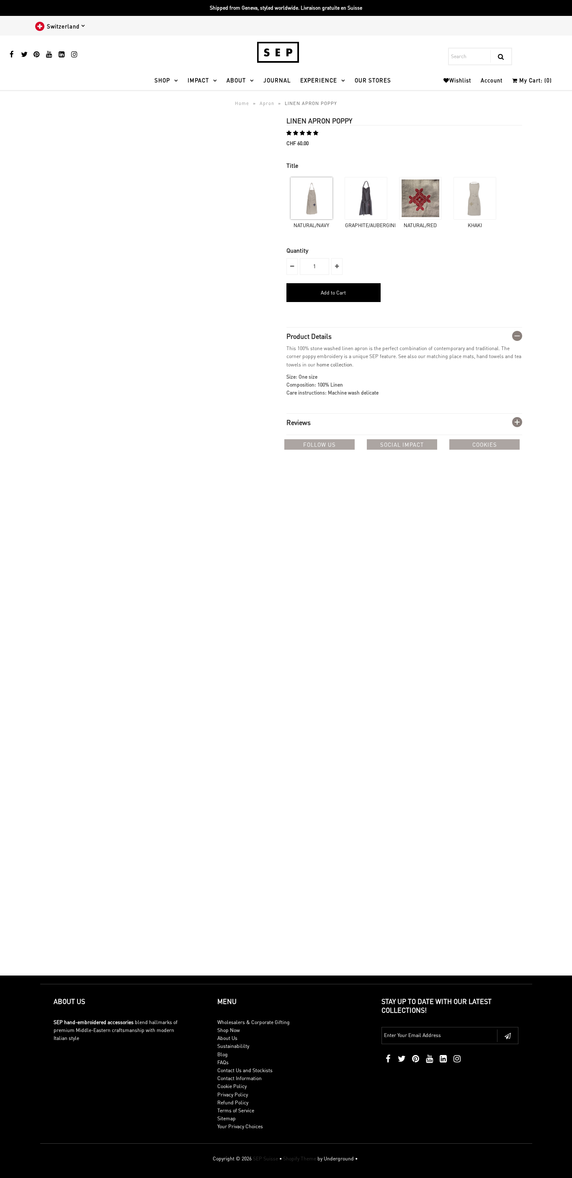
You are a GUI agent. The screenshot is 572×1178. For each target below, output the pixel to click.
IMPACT (198, 80)
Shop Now (228, 1030)
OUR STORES (373, 80)
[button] (302, 133)
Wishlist (460, 80)
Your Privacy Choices (240, 1126)
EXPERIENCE (318, 80)
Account (491, 80)
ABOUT (236, 80)
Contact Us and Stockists (245, 1070)
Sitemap (226, 1118)
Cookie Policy (232, 1086)
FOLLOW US (319, 444)
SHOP (162, 80)
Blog (222, 1054)
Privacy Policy (232, 1094)
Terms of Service (235, 1110)
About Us (227, 1038)
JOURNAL (277, 80)
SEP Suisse (265, 1158)
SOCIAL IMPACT (402, 444)
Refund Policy (232, 1102)
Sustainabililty (233, 1046)
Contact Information (239, 1078)
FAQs (223, 1062)
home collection (334, 364)
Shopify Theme (299, 1158)
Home (242, 103)
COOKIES (484, 444)
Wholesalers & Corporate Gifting (253, 1022)
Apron (267, 103)
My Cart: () (535, 80)
